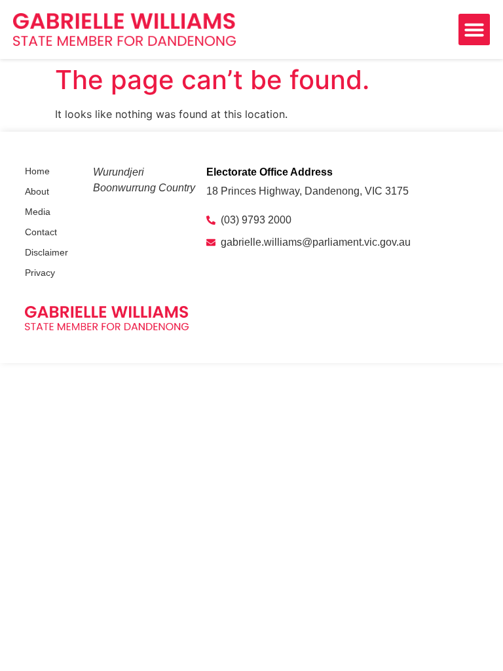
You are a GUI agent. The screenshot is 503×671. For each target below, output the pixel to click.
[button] (474, 29)
